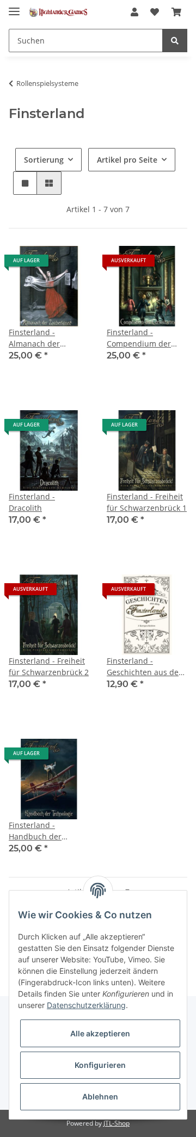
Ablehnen (100, 1096)
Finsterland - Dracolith (32, 502)
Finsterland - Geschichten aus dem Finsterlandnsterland (146, 667)
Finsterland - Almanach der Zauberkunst (34, 338)
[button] (134, 12)
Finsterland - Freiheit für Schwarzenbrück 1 (147, 502)
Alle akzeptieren (100, 1033)
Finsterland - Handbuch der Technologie (35, 831)
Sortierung (44, 160)
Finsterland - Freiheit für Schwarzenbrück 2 (49, 666)
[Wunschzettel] (154, 12)
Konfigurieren (100, 1065)
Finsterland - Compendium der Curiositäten (139, 338)
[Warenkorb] (176, 12)
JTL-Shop (116, 1123)
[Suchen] (174, 40)
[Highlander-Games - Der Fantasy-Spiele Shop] (57, 12)
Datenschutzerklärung (86, 1005)
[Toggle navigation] (14, 7)
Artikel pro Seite (127, 160)
